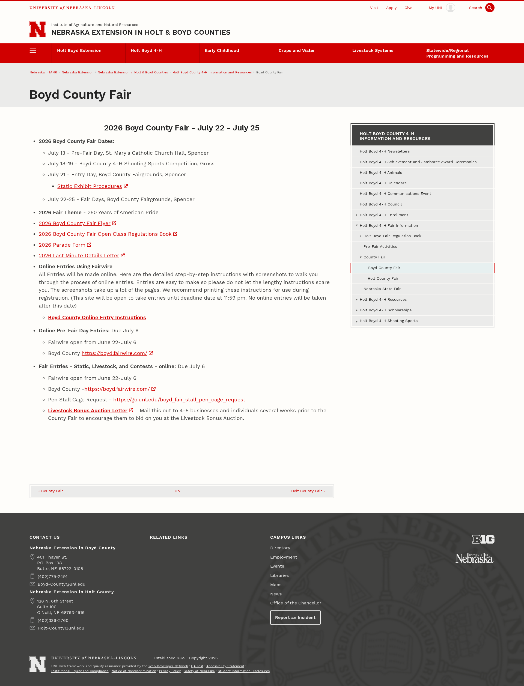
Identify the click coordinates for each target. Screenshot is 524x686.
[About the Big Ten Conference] (483, 539)
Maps (275, 584)
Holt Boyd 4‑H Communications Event (395, 193)
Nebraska (37, 72)
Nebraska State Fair (382, 289)
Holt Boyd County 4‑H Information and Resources (212, 72)
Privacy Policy (170, 671)
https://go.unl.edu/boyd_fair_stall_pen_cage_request (179, 399)
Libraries (279, 575)
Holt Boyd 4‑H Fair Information (389, 225)
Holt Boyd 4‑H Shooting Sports (389, 320)
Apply (391, 7)
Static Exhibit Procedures (89, 186)
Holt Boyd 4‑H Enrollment (384, 215)
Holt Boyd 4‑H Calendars (383, 183)
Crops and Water (297, 50)
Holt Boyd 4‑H (146, 50)
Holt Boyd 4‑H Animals (381, 172)
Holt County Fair (308, 491)
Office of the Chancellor (295, 603)
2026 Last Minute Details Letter (79, 255)
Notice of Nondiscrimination (134, 671)
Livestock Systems (373, 50)
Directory (280, 547)
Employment (283, 557)
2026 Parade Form (62, 245)
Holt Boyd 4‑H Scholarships (386, 310)
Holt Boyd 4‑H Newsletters (385, 151)
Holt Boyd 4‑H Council (381, 204)
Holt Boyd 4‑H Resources (383, 299)
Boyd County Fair (384, 268)
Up (177, 491)
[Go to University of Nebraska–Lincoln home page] (37, 29)
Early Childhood (222, 50)
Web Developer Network (168, 666)
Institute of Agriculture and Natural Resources (94, 24)
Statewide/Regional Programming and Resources (457, 53)
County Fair (50, 491)
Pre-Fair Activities (380, 246)
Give (408, 7)
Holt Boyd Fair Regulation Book (392, 236)
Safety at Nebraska (199, 671)
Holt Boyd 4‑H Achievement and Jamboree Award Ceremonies (418, 162)
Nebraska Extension (77, 72)
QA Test (197, 666)
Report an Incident (295, 617)
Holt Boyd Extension (79, 50)
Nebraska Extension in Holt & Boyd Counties (141, 32)
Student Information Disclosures (244, 671)
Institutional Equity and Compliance (80, 671)
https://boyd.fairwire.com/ (114, 353)
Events (277, 566)
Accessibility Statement (225, 666)
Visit (374, 7)
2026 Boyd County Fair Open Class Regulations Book (105, 234)
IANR (53, 72)
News (276, 593)
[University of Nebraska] (475, 558)
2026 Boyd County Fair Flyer (75, 223)
